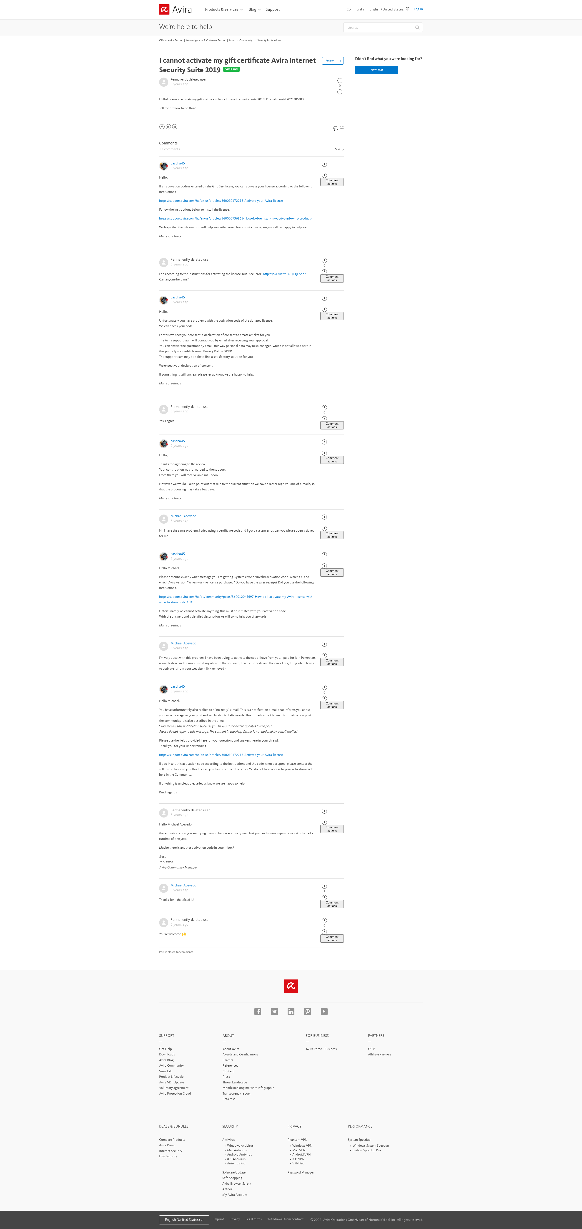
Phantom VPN (297, 1140)
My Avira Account (234, 1195)
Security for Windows (269, 40)
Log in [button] (418, 9)
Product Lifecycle (171, 1077)
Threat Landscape (235, 1082)
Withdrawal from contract (285, 1219)
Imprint (218, 1219)
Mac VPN (299, 1150)
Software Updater (234, 1172)
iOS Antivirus (236, 1159)
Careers (228, 1060)
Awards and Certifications (240, 1054)
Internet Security (170, 1151)
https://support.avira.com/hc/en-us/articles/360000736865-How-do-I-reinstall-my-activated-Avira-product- (235, 218)
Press (226, 1077)
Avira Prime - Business (321, 1049)
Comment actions (332, 182)
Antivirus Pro (236, 1163)
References (230, 1065)
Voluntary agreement (173, 1088)
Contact (228, 1071)
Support (273, 10)
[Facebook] (162, 127)
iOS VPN (298, 1159)
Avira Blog (166, 1060)
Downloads (167, 1054)
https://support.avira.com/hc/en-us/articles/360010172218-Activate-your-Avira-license (221, 201)
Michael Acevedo (183, 516)
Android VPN (301, 1154)
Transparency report (236, 1093)
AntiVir (227, 1189)
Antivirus (228, 1140)
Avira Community (171, 1065)
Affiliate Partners (379, 1054)
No (339, 91)
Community (355, 9)
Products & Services (221, 10)
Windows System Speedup (371, 1146)
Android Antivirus (239, 1154)
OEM (371, 1049)
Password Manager (301, 1172)
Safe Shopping (232, 1178)
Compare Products (172, 1140)
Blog (252, 10)
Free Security (168, 1156)
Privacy (235, 1219)
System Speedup (359, 1140)
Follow (330, 60)
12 (341, 127)
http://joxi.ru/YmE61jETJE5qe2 (284, 274)
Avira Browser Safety (236, 1184)
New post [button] (377, 70)
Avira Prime (167, 1145)
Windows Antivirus (240, 1146)
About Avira (231, 1049)
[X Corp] (168, 127)
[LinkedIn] (175, 127)
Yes (339, 80)
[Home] (175, 10)
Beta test (229, 1099)
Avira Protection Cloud (175, 1093)
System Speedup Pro (367, 1150)
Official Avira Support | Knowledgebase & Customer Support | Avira (197, 40)
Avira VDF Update (171, 1082)
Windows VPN (302, 1146)
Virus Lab (165, 1071)
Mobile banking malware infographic (248, 1088)
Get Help (165, 1049)
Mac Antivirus (237, 1150)
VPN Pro (298, 1163)
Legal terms (254, 1219)
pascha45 (178, 163)
